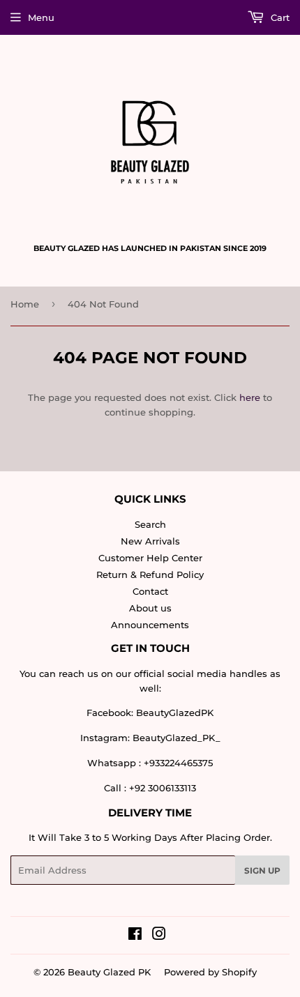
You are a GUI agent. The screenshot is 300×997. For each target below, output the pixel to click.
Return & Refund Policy (150, 574)
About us (150, 608)
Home (24, 304)
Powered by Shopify (210, 971)
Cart (279, 17)
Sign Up (262, 870)
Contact (150, 591)
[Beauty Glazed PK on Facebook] (135, 935)
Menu (41, 17)
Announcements (150, 624)
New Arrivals (150, 541)
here (249, 397)
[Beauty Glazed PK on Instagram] (159, 935)
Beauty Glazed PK (109, 971)
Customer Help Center (150, 557)
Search (150, 524)
